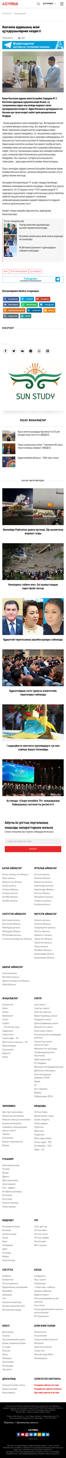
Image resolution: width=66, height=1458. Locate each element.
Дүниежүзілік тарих (44, 1116)
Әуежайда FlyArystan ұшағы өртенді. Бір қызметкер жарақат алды (33, 532)
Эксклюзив (7, 1362)
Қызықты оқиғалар (11, 1302)
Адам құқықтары (42, 1059)
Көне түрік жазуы (42, 1138)
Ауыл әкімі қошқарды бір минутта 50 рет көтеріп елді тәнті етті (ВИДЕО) (39, 433)
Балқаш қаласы (42, 904)
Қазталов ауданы (19, 271)
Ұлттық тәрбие (41, 1238)
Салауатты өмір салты (13, 1385)
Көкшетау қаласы (43, 882)
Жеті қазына (40, 1245)
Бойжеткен (8, 1280)
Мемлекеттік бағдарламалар (48, 1067)
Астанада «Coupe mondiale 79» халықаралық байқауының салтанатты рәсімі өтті (33, 803)
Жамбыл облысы (42, 950)
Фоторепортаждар (11, 1310)
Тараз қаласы (41, 946)
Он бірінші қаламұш (12, 1192)
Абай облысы (9, 985)
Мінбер (37, 1093)
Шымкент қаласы (43, 935)
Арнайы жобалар (42, 1291)
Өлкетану (39, 1131)
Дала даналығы (10, 1180)
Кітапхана (7, 1195)
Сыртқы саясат (42, 1008)
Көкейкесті (7, 1016)
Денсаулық (8, 1332)
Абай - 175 (39, 1150)
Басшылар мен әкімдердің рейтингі (47, 1036)
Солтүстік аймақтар (14, 914)
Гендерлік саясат (43, 1020)
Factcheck (39, 1306)
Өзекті (6, 1326)
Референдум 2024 (43, 1096)
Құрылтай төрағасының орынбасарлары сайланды (33, 640)
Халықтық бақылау (11, 1123)
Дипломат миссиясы (44, 1071)
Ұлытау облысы (42, 893)
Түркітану (39, 1127)
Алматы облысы (42, 924)
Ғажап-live (39, 1351)
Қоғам (5, 1012)
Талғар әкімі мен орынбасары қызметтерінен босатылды (34, 226)
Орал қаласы (8, 878)
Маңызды (40, 1106)
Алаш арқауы (9, 1207)
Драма (5, 1177)
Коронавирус (9, 1393)
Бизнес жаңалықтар (12, 1142)
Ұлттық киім (40, 1242)
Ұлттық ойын (40, 1230)
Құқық (37, 1081)
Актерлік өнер (9, 1234)
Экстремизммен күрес (13, 1340)
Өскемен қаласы (10, 977)
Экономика (9, 1106)
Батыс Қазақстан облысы (15, 875)
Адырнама (7, 1031)
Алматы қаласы (42, 920)
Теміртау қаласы (42, 901)
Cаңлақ (6, 1336)
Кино (4, 1242)
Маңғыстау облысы (12, 882)
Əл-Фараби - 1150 (43, 1146)
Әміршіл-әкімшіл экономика (16, 1120)
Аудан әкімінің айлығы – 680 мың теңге (38, 458)
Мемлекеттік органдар (45, 1049)
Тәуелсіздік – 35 (10, 1038)
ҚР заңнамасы (41, 1316)
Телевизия (7, 1245)
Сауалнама (8, 1050)
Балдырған (39, 1276)
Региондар (7, 1366)
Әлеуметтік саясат (43, 1027)
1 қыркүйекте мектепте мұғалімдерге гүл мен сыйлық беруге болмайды (33, 748)
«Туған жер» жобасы (44, 1287)
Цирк (4, 1249)
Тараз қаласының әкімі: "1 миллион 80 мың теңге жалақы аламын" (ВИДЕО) (40, 446)
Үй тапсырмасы (10, 1284)
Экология (7, 1370)
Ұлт (36, 1220)
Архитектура (8, 1260)
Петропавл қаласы (11, 935)
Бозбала (6, 1276)
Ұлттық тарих (41, 1112)
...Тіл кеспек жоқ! (10, 1027)
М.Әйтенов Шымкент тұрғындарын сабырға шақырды (37, 249)
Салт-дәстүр (40, 1227)
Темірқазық (40, 1284)
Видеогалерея (41, 1295)
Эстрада (6, 1253)
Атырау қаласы (10, 893)
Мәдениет (8, 1220)
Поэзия (6, 1169)
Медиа (5, 1257)
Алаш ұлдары (41, 1123)
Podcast (6, 1351)
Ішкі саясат (40, 1005)
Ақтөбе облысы (10, 897)
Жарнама (9, 1423)
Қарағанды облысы (44, 890)
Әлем (5, 1008)
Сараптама (8, 1035)
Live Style (7, 1270)
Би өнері (6, 1230)
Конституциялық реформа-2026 (42, 1076)
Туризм (6, 1134)
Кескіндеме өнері (11, 1227)
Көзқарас (7, 1358)
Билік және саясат (43, 1031)
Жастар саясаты (42, 1012)
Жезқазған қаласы (43, 897)
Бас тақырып (40, 1089)
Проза (5, 1173)
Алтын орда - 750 (42, 1142)
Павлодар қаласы (11, 928)
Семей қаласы (9, 973)
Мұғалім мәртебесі (43, 1354)
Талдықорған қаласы (44, 928)
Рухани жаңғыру (10, 1203)
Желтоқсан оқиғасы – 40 (15, 1042)
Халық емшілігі (9, 1389)
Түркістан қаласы (43, 943)
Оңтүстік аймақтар (45, 914)
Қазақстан (7, 1005)
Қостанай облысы (11, 924)
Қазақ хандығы (41, 1120)
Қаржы (5, 1145)
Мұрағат (6, 1053)
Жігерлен (39, 1343)
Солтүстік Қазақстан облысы (17, 939)
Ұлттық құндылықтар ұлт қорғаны (46, 1300)
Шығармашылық (10, 1165)
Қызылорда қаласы (44, 954)
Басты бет (6, 14)
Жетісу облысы (42, 931)
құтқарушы (35, 271)
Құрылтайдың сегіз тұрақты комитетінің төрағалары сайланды (33, 693)
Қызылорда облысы (44, 958)
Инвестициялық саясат (46, 1016)
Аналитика (7, 1138)
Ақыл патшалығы (43, 1347)
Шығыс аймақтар (12, 967)
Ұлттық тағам (41, 1234)
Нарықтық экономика (13, 1116)
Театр (5, 1238)
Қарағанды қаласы (43, 886)
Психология (40, 1332)
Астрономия (40, 1336)
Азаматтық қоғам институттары (43, 1043)
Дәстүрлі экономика (12, 1112)
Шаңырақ (7, 1295)
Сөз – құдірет (8, 1188)
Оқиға (5, 1057)
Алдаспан (39, 1135)
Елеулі (38, 998)
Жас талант (40, 1280)
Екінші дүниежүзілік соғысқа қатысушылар (48, 1311)
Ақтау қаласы (9, 886)
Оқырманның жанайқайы (14, 1287)
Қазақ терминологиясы (14, 1343)
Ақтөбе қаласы (9, 901)
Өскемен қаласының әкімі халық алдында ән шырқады (41, 238)
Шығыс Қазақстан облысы (15, 981)
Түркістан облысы (43, 939)
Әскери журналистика (13, 1306)
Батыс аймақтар (12, 868)
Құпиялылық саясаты (27, 1423)
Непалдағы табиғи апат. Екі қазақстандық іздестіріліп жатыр (33, 587)
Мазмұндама (40, 1358)
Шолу (5, 1354)
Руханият (8, 1159)
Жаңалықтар (20, 14)
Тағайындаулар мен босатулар (44, 1054)
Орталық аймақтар (45, 868)
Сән (4, 1298)
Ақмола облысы (42, 878)
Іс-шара (6, 1347)
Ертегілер (7, 1199)
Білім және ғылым (44, 1326)
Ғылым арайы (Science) (46, 1340)
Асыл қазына (9, 1184)
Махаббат (7, 1291)
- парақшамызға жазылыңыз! (30, 279)
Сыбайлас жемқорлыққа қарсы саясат (14, 1129)
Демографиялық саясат (46, 1023)
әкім (6, 271)
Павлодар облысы (11, 931)
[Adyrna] (13, 3)
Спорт (5, 1020)
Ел (35, 1085)
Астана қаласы (42, 875)
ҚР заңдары (40, 1063)
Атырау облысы (10, 890)
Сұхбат (5, 1023)
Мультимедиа (9, 1046)
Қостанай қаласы (11, 920)
